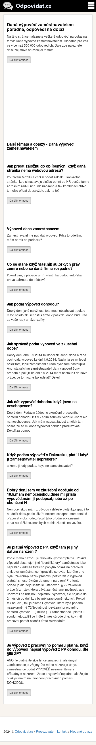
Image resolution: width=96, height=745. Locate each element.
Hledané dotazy (81, 731)
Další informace (18, 60)
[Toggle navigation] (90, 4)
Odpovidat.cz (24, 731)
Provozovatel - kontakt (51, 731)
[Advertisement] (48, 103)
